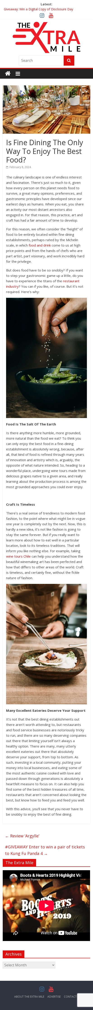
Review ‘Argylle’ (22, 836)
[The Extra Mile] (8, 73)
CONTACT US (72, 997)
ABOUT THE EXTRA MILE (29, 997)
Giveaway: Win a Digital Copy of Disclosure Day (38, 10)
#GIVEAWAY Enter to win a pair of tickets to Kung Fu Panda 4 (45, 850)
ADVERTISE (54, 997)
